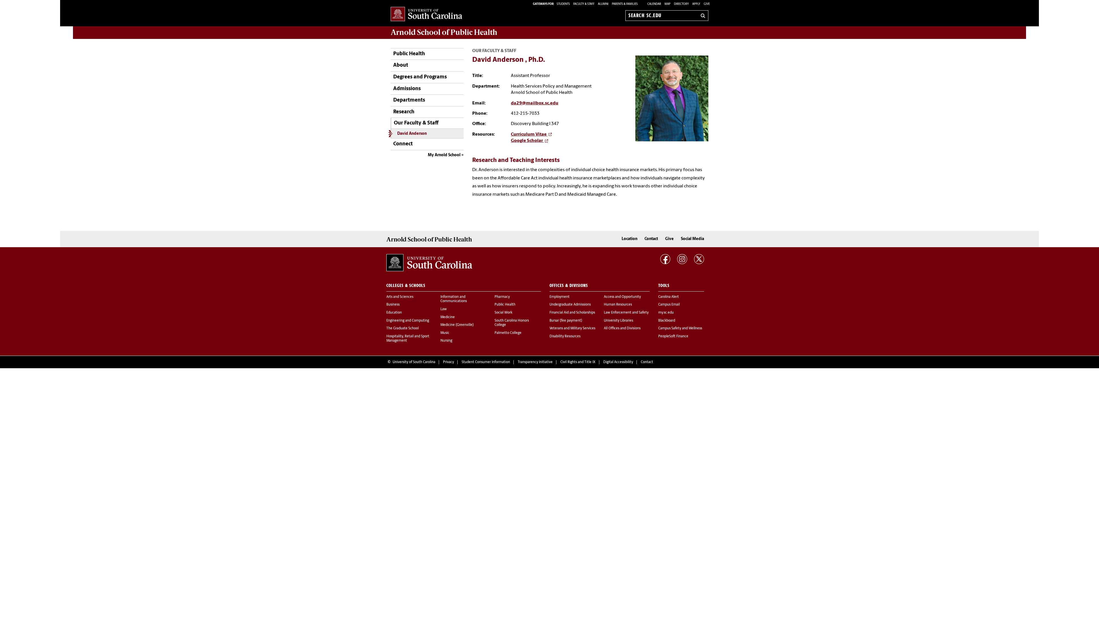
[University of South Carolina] (429, 262)
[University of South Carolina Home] (426, 14)
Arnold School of (444, 32)
